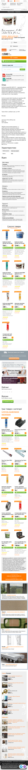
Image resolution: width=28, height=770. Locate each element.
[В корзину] (12, 245)
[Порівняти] (24, 9)
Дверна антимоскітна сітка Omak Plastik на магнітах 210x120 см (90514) (12, 647)
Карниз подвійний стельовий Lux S (15, 676)
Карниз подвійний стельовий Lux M (11, 664)
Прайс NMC (15, 79)
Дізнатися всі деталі (14, 358)
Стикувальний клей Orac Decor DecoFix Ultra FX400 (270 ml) (8, 335)
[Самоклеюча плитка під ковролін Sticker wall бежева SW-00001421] (14, 605)
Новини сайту (5, 717)
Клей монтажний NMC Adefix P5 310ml (8, 304)
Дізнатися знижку (9, 61)
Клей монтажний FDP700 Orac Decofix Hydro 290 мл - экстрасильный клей (8, 274)
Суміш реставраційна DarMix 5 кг (14, 576)
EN (25, 0)
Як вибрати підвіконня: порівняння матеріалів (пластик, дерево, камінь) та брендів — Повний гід (16, 721)
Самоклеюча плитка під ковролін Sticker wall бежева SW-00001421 (13, 612)
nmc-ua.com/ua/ (22, 50)
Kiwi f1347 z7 (7, 629)
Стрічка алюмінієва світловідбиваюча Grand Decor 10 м (20, 488)
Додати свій (9, 401)
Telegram (19, 4)
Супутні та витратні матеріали (10, 413)
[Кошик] (26, 9)
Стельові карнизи (11, 677)
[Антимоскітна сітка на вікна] (14, 588)
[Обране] (22, 9)
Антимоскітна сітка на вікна (11, 595)
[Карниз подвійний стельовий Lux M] (14, 658)
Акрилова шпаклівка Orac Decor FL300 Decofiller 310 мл (19, 305)
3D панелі (10, 697)
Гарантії (5, 204)
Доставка (5, 162)
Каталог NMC (15, 75)
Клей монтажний (15, 150)
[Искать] (25, 7)
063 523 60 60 (19, 3)
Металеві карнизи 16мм (12, 690)
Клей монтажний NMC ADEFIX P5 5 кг (20, 273)
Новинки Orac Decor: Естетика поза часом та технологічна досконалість (16, 727)
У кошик (15, 57)
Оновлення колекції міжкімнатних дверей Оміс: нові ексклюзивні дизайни (16, 747)
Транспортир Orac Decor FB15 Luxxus (20, 461)
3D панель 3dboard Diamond (14, 696)
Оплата (4, 186)
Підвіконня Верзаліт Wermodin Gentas (16, 682)
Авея (9, 689)
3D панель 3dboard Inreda (13, 710)
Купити (22, 69)
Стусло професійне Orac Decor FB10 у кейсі (20, 542)
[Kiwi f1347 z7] (14, 623)
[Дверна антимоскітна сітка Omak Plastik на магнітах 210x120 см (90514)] (14, 640)
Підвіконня (10, 704)
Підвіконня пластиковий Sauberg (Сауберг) (17, 703)
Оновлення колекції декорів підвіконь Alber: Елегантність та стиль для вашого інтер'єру (16, 755)
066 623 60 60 (13, 4)
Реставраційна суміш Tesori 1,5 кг (7, 542)
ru (26, 0)
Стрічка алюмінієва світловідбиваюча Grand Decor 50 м (7, 514)
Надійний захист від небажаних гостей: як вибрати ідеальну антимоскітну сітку (16, 734)
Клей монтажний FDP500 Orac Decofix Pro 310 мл (7, 243)
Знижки (18, 0)
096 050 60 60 (13, 3)
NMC (10, 50)
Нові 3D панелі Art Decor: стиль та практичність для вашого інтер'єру (15, 741)
